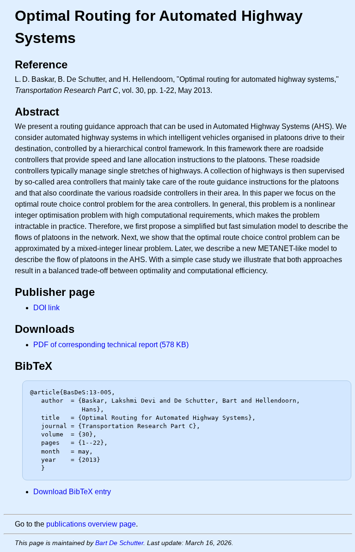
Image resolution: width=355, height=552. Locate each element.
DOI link (46, 308)
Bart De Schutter (119, 542)
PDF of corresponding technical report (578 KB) (111, 345)
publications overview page (91, 524)
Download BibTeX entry (72, 492)
